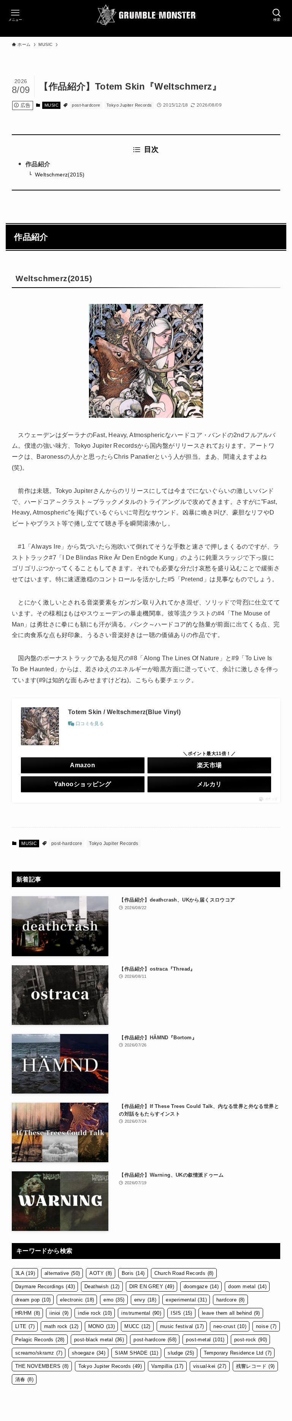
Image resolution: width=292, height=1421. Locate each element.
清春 (24, 1379)
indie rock (95, 1313)
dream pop (33, 1300)
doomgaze (201, 1286)
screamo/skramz (38, 1353)
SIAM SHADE (136, 1353)
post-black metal (99, 1339)
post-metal (205, 1339)
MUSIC (51, 105)
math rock (61, 1326)
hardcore (230, 1300)
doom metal (247, 1286)
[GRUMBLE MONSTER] (146, 15)
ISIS (181, 1313)
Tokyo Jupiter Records (129, 105)
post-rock (250, 1339)
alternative (62, 1273)
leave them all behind (231, 1313)
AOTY (100, 1273)
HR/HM (27, 1313)
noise (266, 1326)
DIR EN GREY (151, 1286)
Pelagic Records (40, 1339)
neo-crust (229, 1326)
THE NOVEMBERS (42, 1366)
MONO (101, 1326)
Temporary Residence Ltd (238, 1353)
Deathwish (102, 1286)
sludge (181, 1353)
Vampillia (167, 1366)
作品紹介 (38, 164)
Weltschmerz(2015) (60, 175)
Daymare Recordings (45, 1286)
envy (145, 1300)
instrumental (141, 1313)
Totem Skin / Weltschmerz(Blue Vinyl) (124, 712)
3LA (25, 1273)
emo (113, 1300)
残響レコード (255, 1366)
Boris (133, 1273)
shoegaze (88, 1353)
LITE (25, 1326)
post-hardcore (86, 105)
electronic (77, 1300)
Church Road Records (184, 1273)
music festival (182, 1326)
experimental (186, 1300)
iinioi (58, 1313)
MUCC (137, 1326)
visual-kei (210, 1366)
